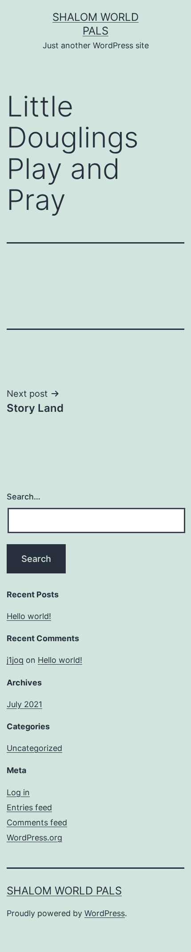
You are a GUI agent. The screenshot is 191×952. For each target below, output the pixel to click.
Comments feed (37, 822)
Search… (23, 496)
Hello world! (29, 616)
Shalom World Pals (64, 890)
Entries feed (29, 807)
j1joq (15, 660)
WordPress (104, 913)
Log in (18, 792)
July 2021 (24, 704)
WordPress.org (34, 837)
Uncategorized (34, 748)
